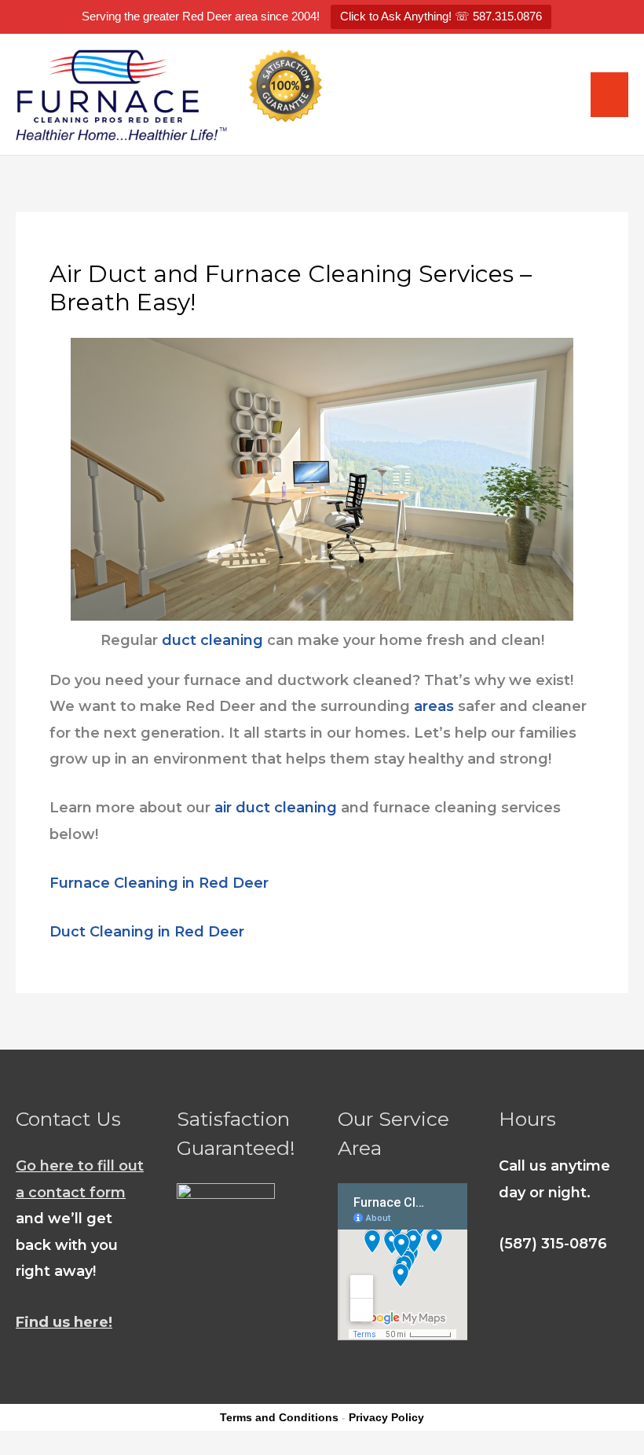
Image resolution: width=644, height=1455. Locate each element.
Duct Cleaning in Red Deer (146, 931)
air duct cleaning (275, 807)
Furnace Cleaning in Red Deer (159, 883)
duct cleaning (212, 640)
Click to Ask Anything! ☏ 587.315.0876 (441, 16)
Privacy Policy (386, 1417)
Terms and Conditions (279, 1417)
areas (434, 706)
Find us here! (64, 1322)
